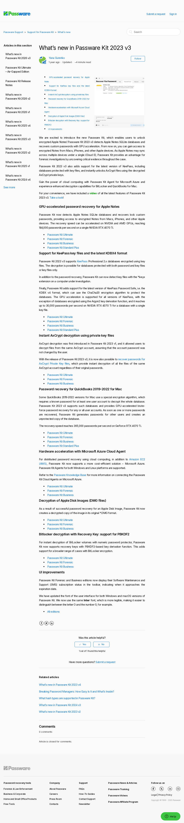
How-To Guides (87, 794)
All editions (53, 611)
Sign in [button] (173, 13)
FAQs (81, 789)
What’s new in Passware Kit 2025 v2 (17, 150)
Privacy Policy (165, 794)
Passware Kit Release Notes (18, 83)
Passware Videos (118, 795)
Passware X (161, 789)
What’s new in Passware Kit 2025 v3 (18, 137)
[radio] (83, 644)
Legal (154, 794)
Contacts (53, 804)
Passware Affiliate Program (123, 801)
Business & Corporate (15, 794)
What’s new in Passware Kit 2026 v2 (17, 96)
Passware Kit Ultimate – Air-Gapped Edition (18, 69)
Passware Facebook (153, 789)
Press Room (55, 799)
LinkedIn (51, 623)
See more (9, 187)
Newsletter (84, 804)
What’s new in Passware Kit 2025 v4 (18, 123)
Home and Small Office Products (20, 799)
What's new (64, 32)
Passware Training (118, 789)
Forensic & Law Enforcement (18, 789)
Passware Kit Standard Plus (63, 247)
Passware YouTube (178, 789)
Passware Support (13, 32)
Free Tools (9, 804)
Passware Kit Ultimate (60, 234)
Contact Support (87, 799)
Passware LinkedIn (170, 789)
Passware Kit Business (60, 243)
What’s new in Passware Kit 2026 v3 (18, 56)
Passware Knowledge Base (70, 475)
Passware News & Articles (122, 782)
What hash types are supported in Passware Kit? (67, 698)
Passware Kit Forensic (60, 239)
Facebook (41, 623)
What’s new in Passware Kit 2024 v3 (60, 705)
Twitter (46, 623)
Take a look (56, 197)
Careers (53, 794)
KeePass (82, 261)
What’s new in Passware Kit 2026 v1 (17, 110)
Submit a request (155, 13)
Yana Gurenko (57, 58)
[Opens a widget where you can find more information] (170, 816)
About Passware (57, 789)
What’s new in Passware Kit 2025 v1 (17, 164)
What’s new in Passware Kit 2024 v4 (18, 177)
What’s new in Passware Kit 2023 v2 (60, 711)
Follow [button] (138, 58)
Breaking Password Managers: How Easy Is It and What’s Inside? (76, 691)
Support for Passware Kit (40, 32)
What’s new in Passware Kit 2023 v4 (60, 684)
